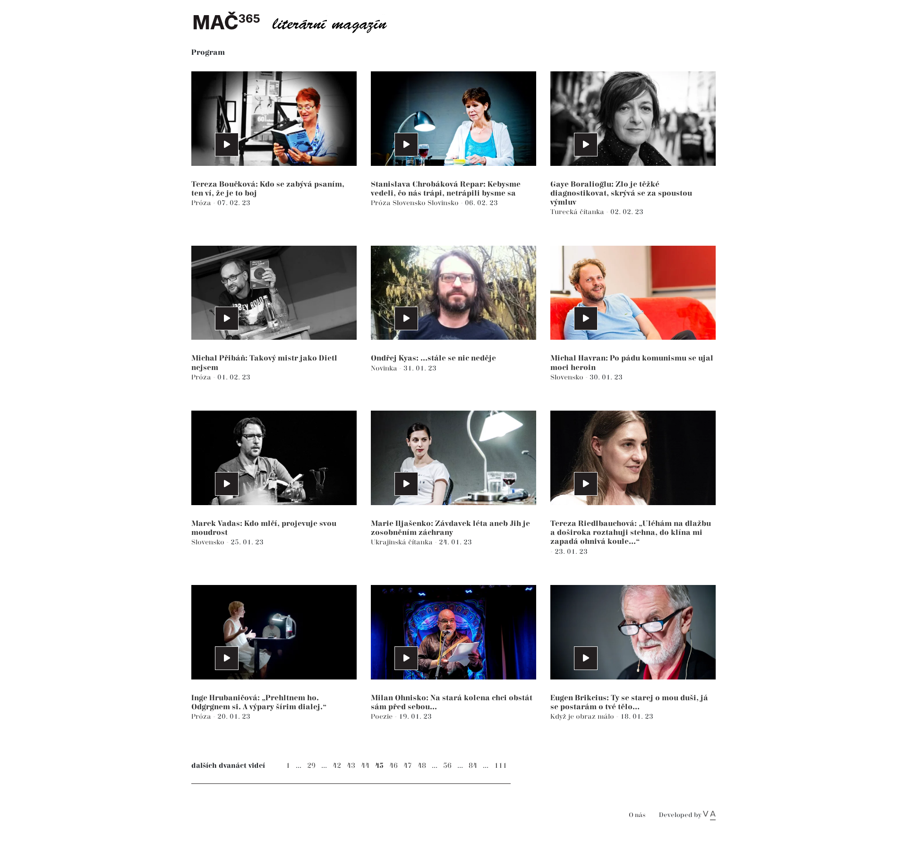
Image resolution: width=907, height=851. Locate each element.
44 (365, 765)
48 (422, 765)
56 (447, 765)
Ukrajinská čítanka (403, 542)
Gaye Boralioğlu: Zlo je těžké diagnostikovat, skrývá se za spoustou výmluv (621, 193)
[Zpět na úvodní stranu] (297, 21)
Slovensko (410, 202)
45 (379, 765)
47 (407, 765)
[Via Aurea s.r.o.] (709, 815)
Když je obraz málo (583, 716)
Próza (202, 202)
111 (500, 765)
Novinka (385, 368)
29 (311, 765)
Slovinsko (444, 202)
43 (351, 765)
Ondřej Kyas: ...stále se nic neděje (433, 358)
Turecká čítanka (578, 211)
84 (473, 765)
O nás (637, 815)
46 (393, 765)
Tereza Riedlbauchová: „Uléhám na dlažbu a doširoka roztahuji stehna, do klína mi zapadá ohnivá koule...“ (630, 533)
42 (337, 765)
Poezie (382, 716)
